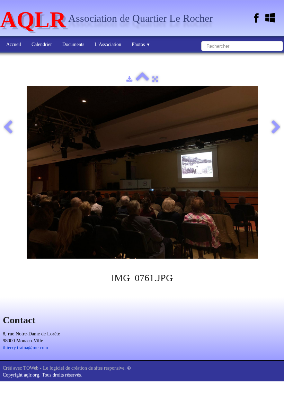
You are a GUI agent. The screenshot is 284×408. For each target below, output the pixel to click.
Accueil (13, 44)
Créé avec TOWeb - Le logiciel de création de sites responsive (63, 368)
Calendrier (42, 44)
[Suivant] (276, 127)
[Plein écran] (155, 79)
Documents (73, 44)
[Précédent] (8, 127)
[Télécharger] (129, 79)
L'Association (108, 44)
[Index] (142, 79)
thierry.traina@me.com (25, 347)
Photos (141, 44)
